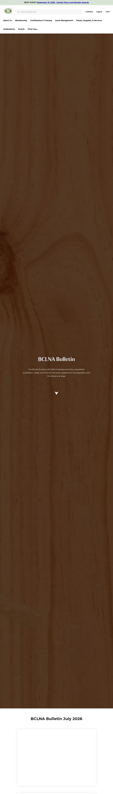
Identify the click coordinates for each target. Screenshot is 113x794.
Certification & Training (41, 20)
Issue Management (64, 20)
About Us (7, 20)
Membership (21, 20)
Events (21, 29)
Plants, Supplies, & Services (89, 20)
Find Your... (33, 29)
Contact (89, 12)
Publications (9, 29)
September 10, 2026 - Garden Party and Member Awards (63, 2)
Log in (99, 12)
